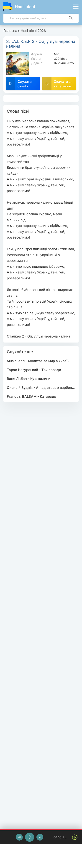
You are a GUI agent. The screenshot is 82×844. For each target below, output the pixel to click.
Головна (10, 31)
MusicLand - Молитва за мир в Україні (38, 361)
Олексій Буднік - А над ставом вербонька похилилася (41, 387)
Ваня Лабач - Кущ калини (28, 379)
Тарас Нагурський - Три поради (34, 370)
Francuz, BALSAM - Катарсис (31, 396)
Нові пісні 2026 (33, 31)
